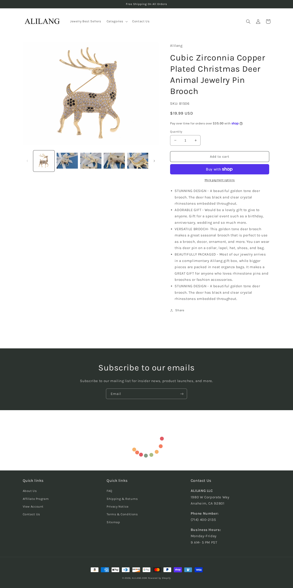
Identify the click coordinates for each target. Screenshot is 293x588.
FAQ (109, 491)
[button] (116, 21)
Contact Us (31, 514)
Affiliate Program (36, 499)
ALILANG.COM (139, 578)
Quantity (176, 131)
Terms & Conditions (122, 514)
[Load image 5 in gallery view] (137, 161)
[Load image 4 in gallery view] (114, 161)
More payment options (220, 179)
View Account (33, 506)
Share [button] (179, 310)
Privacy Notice (118, 506)
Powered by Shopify (159, 578)
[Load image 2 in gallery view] (67, 161)
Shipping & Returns (122, 499)
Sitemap (113, 522)
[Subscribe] (182, 393)
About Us (30, 491)
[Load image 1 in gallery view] (43, 161)
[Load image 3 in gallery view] (90, 161)
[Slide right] (154, 161)
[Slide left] (27, 161)
